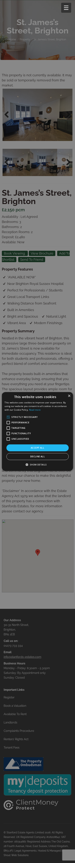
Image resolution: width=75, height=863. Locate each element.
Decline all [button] (37, 456)
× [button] (69, 396)
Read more (35, 409)
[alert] (37, 431)
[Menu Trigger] (66, 8)
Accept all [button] (37, 447)
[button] (37, 464)
